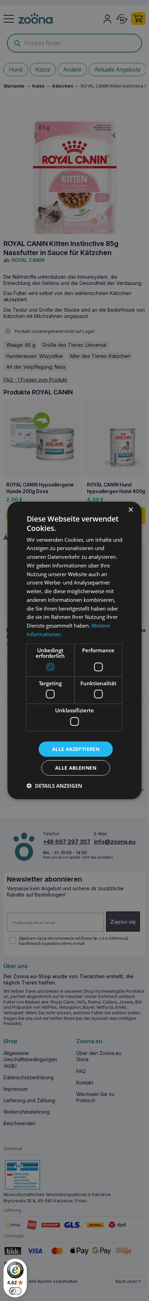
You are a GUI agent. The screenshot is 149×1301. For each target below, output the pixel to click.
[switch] (15, 1291)
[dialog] (74, 650)
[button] (54, 786)
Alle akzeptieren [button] (75, 748)
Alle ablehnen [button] (75, 767)
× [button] (130, 510)
